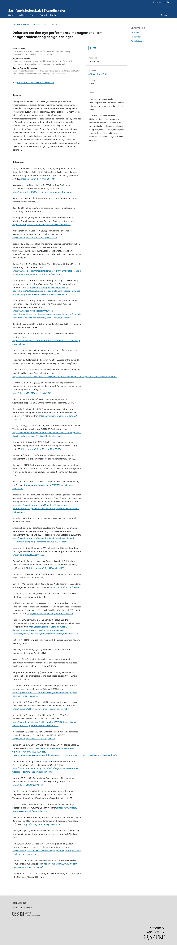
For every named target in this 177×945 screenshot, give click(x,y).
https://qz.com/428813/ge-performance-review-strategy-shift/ (41, 709)
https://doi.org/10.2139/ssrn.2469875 (46, 568)
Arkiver (22, 15)
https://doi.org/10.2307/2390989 (27, 785)
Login (166, 2)
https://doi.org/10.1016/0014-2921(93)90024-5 (33, 738)
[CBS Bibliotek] (26, 915)
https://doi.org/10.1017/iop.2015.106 (38, 179)
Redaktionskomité (48, 15)
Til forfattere (136, 37)
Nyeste (11, 15)
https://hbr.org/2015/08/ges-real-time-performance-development (43, 192)
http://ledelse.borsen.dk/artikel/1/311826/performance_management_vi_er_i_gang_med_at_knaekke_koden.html (64, 376)
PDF (94, 48)
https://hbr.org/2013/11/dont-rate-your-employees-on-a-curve (41, 224)
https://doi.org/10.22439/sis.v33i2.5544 (35, 82)
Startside (16, 24)
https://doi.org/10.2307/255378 (64, 587)
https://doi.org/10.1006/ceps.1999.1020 (42, 824)
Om (32, 15)
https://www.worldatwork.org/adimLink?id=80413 (50, 613)
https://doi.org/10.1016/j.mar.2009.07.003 (31, 393)
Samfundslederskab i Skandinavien (37, 10)
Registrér (157, 2)
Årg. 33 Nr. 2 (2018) (40, 24)
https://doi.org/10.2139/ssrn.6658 (28, 555)
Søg (165, 15)
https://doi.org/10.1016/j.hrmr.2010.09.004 (41, 449)
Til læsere (135, 32)
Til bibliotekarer (137, 41)
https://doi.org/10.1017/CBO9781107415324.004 (34, 237)
